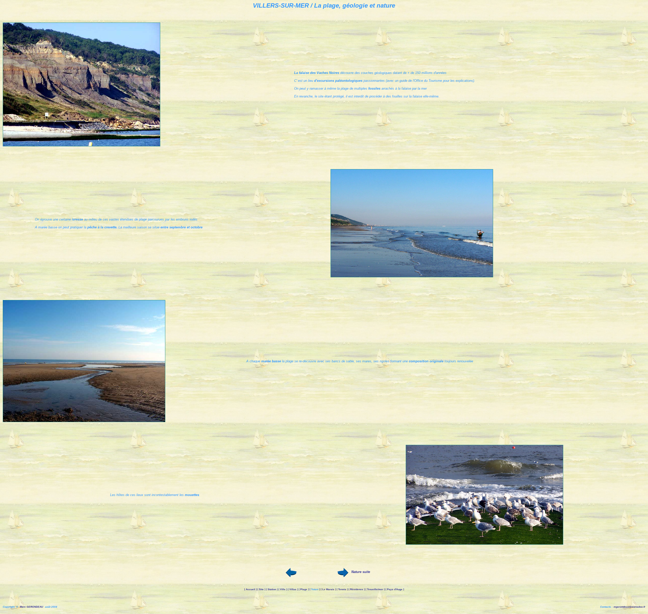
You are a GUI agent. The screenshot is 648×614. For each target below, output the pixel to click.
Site (261, 589)
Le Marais (328, 589)
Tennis (342, 589)
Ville (283, 589)
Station (272, 589)
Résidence (356, 589)
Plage (303, 589)
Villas (292, 589)
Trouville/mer (375, 589)
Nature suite (360, 572)
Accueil (250, 589)
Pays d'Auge (394, 589)
